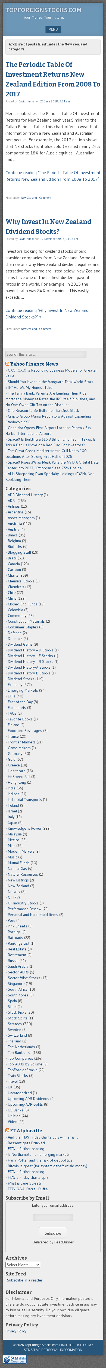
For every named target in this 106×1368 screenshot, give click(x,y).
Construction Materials (26, 621)
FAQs (12, 713)
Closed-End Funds (23, 604)
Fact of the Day (20, 701)
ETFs (11, 696)
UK (10, 1087)
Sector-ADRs (18, 972)
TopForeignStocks (23, 1069)
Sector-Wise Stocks (24, 977)
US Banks (15, 1110)
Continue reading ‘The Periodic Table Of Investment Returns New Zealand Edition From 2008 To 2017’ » (53, 179)
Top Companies (20, 1058)
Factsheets (17, 707)
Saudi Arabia (18, 966)
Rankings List (18, 943)
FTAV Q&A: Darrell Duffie (28, 1188)
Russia (13, 960)
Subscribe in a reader (24, 1280)
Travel (13, 1081)
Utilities (14, 1115)
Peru (11, 920)
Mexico (13, 839)
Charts (13, 575)
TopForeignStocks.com (43, 10)
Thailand (14, 1041)
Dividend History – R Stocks (30, 661)
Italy (11, 816)
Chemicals (16, 586)
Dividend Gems (20, 644)
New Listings (18, 880)
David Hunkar (27, 101)
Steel (12, 1006)
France (13, 736)
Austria (13, 529)
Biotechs (15, 546)
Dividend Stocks (21, 678)
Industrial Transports (25, 799)
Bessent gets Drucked (26, 1142)
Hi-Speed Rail (19, 776)
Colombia (15, 609)
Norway (14, 891)
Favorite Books (20, 719)
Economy (15, 684)
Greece (14, 765)
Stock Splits (17, 1018)
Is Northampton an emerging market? (39, 1154)
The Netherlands (21, 1046)
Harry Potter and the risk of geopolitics (40, 1160)
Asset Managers (21, 517)
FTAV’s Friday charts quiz (28, 1177)
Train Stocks (18, 1075)
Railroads (15, 937)
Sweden (14, 1029)
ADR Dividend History (25, 494)
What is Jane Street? (25, 1183)
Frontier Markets (22, 742)
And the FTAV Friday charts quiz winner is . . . (44, 1137)
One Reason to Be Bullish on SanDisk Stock (43, 410)
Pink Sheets (17, 926)
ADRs (12, 500)
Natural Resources (23, 874)
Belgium (14, 540)
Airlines (14, 506)
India (11, 788)
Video (12, 1121)
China (12, 598)
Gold (11, 759)
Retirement (17, 954)
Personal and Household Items (33, 914)
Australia (15, 523)
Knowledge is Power (25, 828)
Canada (14, 563)
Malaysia (15, 834)
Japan (12, 822)
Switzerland (17, 1035)
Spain (12, 1000)
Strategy (15, 1023)
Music (12, 857)
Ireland (13, 805)
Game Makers (19, 747)
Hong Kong (17, 782)
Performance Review (24, 908)
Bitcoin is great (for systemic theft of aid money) (47, 1165)
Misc (11, 845)
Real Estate (17, 949)
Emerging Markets (23, 690)
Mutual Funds (19, 862)
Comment (45, 198)
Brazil (12, 558)
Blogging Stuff (19, 552)
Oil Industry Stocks (23, 903)
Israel (12, 811)
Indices (13, 793)
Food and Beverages (25, 730)
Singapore (16, 983)
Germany (15, 753)
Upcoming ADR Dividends (28, 1098)
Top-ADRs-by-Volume (25, 1064)
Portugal (14, 931)
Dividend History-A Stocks (29, 667)
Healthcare (17, 770)
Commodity (17, 615)
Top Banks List (20, 1052)
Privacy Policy (15, 1331)
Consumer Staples (23, 627)
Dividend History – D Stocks (31, 650)
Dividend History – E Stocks (30, 655)
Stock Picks (17, 1012)
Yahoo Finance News (34, 364)
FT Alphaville (26, 1130)
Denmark (15, 638)
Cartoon (14, 569)
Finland (13, 724)
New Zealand (29, 198)
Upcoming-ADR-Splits (25, 1104)
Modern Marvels (21, 851)
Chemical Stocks (21, 581)
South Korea (18, 995)
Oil (10, 897)
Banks (13, 535)
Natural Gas (17, 868)
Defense (15, 632)
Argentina (16, 512)
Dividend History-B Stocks (29, 673)
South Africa (17, 989)
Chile (12, 592)
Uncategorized (20, 1092)
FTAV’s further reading (26, 1148)
